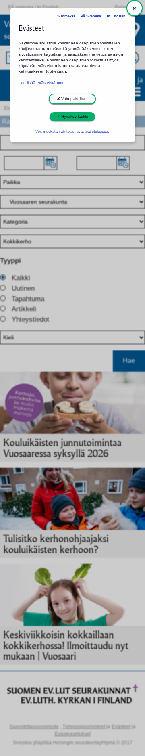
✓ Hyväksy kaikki (72, 116)
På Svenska (91, 16)
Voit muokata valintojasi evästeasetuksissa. (72, 132)
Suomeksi (66, 16)
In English (116, 16)
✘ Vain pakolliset (72, 98)
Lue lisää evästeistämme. (42, 82)
